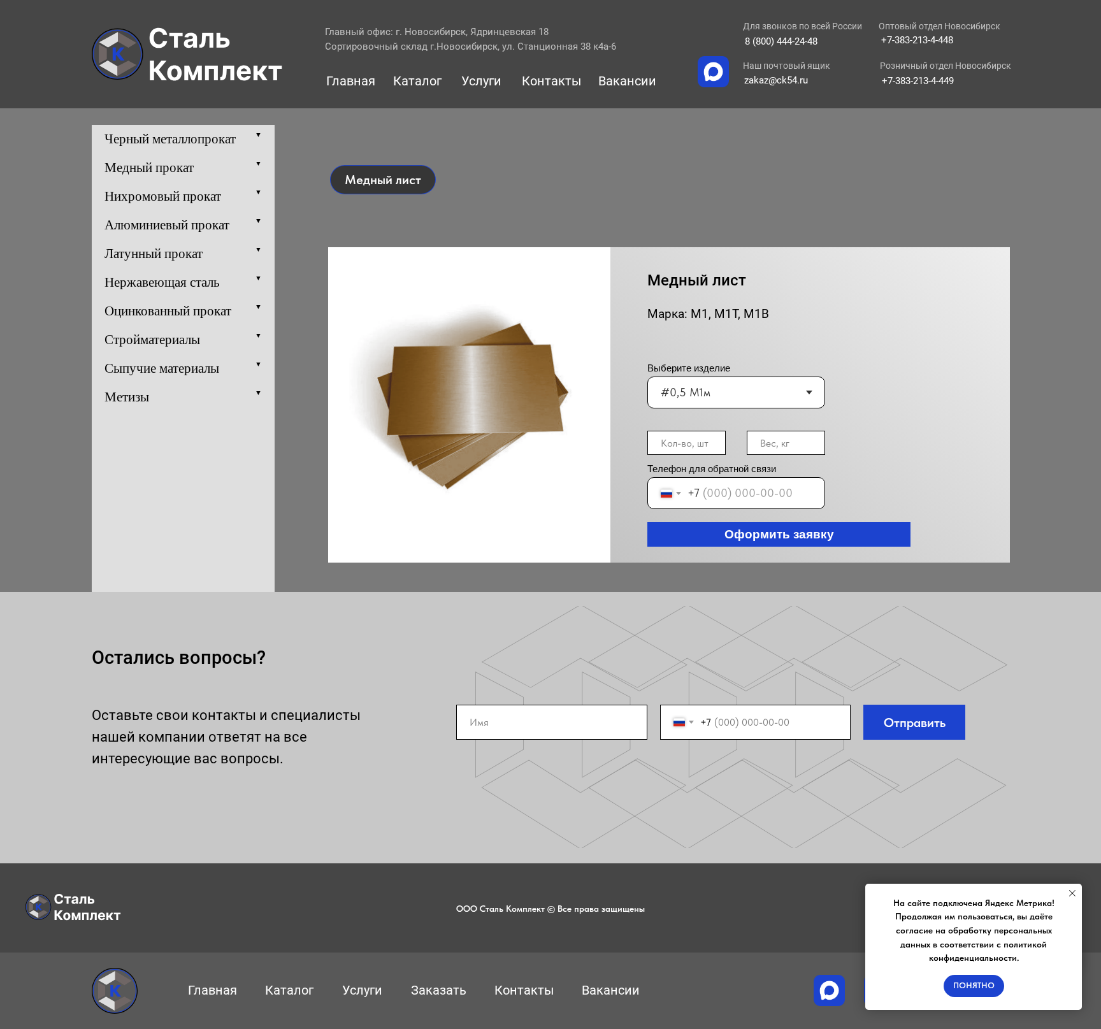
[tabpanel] (550, 397)
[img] (187, 54)
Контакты (552, 81)
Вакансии (627, 81)
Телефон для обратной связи (711, 468)
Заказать (438, 990)
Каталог (417, 81)
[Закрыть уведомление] (1072, 893)
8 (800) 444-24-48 (781, 41)
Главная (350, 81)
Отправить (915, 722)
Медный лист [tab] (383, 179)
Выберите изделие (688, 368)
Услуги (481, 81)
